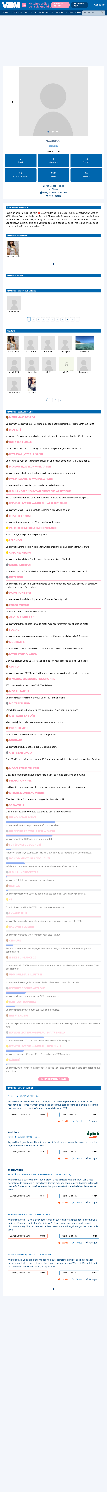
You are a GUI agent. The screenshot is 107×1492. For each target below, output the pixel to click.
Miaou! (50, 151)
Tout (5, 13)
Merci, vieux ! (16, 1170)
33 (58, 151)
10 (72, 320)
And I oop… (15, 1132)
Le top (59, 13)
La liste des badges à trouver (53, 1079)
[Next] (78, 319)
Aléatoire (16, 13)
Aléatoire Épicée (44, 13)
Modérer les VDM (79, 5)
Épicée (28, 13)
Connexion (99, 5)
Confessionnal (74, 13)
